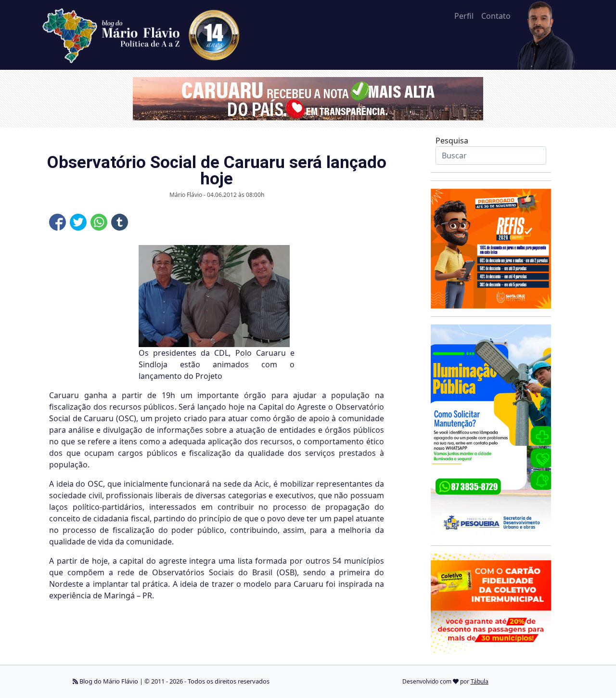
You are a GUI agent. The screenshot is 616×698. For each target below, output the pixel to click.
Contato (496, 16)
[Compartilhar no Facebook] (57, 222)
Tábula (479, 681)
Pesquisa (452, 140)
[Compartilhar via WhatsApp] (98, 222)
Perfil (464, 16)
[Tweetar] (78, 222)
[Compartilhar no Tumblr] (119, 222)
